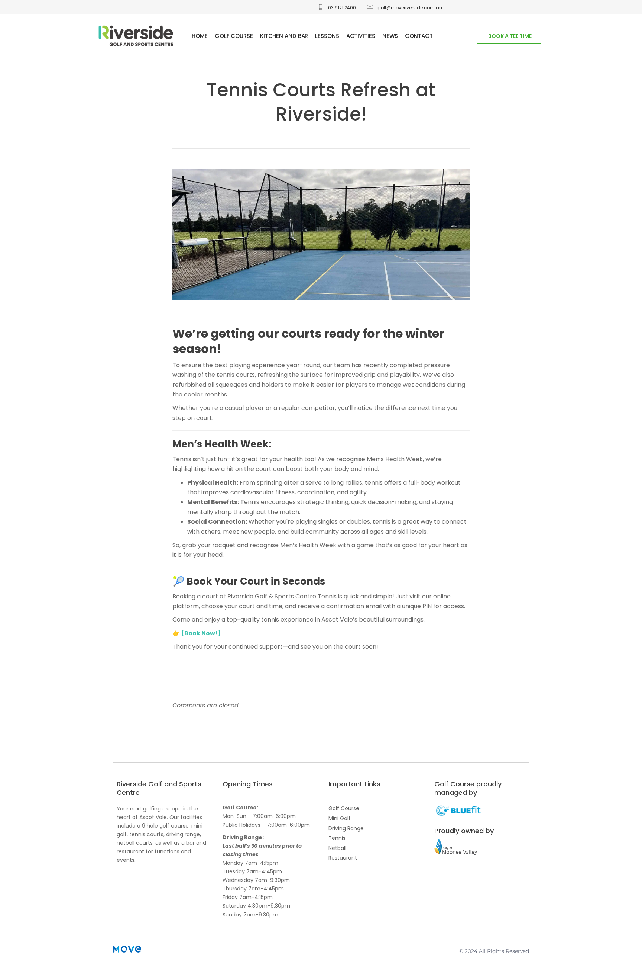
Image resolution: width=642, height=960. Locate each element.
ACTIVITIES (360, 36)
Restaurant (342, 857)
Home (200, 36)
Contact (418, 36)
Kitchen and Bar (284, 36)
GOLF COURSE (234, 36)
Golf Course (343, 808)
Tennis (337, 838)
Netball (337, 848)
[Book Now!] (201, 633)
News (390, 36)
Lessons (327, 36)
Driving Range (346, 828)
